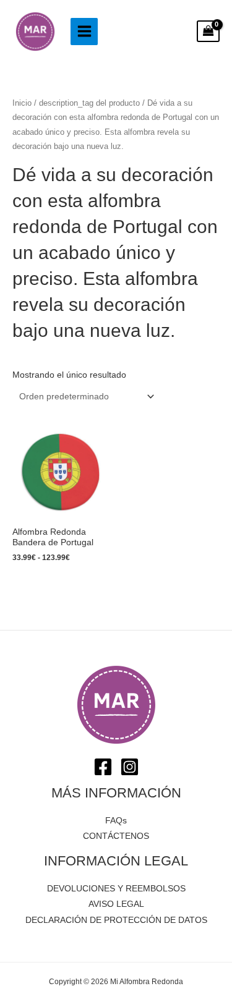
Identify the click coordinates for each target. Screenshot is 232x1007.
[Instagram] (129, 766)
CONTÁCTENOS (116, 836)
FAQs (116, 820)
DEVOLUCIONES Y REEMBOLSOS (116, 888)
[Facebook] (103, 766)
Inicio (22, 103)
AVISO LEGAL (116, 904)
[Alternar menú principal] (84, 31)
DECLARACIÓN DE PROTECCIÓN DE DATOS (116, 920)
